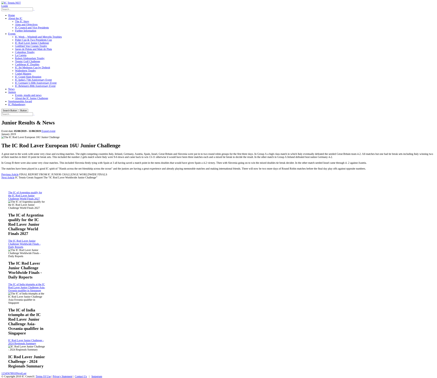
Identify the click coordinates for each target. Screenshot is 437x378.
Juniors (12, 92)
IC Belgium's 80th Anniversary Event (35, 86)
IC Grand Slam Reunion (28, 76)
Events (12, 33)
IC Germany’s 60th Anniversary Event (36, 82)
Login (4, 5)
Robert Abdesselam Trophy (30, 58)
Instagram (96, 376)
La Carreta (20, 55)
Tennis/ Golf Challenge (27, 61)
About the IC (15, 18)
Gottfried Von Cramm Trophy (31, 46)
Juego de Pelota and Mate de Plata (33, 49)
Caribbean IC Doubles (27, 64)
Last (24, 373)
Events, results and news (28, 95)
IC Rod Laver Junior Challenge (32, 42)
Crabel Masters (23, 73)
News (11, 89)
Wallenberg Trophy (25, 70)
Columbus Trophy (25, 52)
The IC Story (22, 21)
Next (19, 373)
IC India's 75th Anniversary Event (33, 79)
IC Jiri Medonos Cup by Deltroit (32, 67)
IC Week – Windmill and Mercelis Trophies (38, 36)
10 (15, 373)
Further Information (25, 30)
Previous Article (10, 174)
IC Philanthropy (16, 104)
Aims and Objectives (26, 24)
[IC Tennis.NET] (11, 2)
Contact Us (81, 376)
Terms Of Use (43, 376)
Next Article (8, 177)
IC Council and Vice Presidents (32, 27)
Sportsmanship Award (20, 101)
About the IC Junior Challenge (31, 98)
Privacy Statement (62, 376)
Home (11, 15)
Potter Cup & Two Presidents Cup (33, 39)
